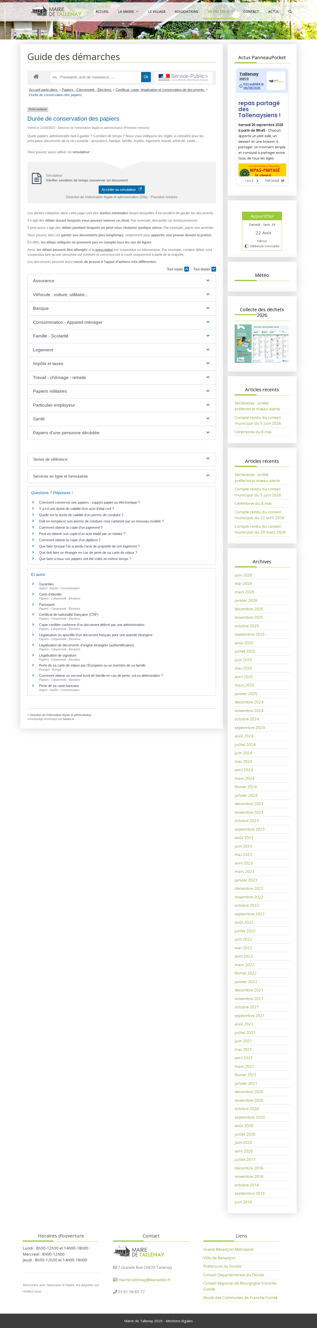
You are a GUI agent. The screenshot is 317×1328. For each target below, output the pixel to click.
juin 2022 (243, 939)
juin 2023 (243, 846)
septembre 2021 (250, 1015)
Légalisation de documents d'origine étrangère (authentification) (86, 645)
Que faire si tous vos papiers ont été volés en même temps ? (85, 559)
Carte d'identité (50, 594)
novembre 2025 (249, 617)
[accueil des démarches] (36, 76)
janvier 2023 (246, 880)
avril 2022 (244, 956)
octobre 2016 (247, 1185)
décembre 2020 (249, 1091)
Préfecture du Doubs (222, 1266)
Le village (156, 11)
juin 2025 (243, 659)
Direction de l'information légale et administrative (60, 715)
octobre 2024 (247, 719)
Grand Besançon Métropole (228, 1249)
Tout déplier (202, 269)
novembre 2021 (249, 998)
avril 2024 (244, 769)
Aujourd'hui (262, 216)
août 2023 (244, 837)
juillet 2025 (245, 651)
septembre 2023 (250, 829)
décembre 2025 (249, 609)
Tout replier (175, 269)
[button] (121, 281)
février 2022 (246, 973)
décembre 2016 (249, 1168)
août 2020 (244, 1125)
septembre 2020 (250, 1117)
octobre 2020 (247, 1108)
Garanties (46, 584)
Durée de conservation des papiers (55, 95)
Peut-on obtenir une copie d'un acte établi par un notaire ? (82, 534)
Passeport (47, 604)
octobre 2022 (247, 905)
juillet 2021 (245, 1032)
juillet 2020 (245, 1134)
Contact (251, 11)
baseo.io (68, 719)
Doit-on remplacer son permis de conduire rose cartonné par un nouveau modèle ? (101, 521)
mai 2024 (243, 761)
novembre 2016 (249, 1176)
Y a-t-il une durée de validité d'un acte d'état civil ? (76, 509)
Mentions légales (179, 1320)
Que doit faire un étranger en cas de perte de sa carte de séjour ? (88, 552)
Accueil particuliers (43, 90)
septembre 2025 (250, 634)
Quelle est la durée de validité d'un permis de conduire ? (81, 515)
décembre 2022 (249, 888)
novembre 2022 (249, 897)
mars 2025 (244, 685)
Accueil (102, 11)
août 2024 (244, 735)
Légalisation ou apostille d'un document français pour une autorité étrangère (95, 635)
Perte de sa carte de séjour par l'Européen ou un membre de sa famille (92, 665)
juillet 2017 (245, 1159)
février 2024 (246, 786)
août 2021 (244, 1024)
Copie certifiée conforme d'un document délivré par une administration (91, 625)
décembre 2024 (249, 702)
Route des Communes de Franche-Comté (240, 1297)
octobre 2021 (247, 1007)
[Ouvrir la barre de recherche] (290, 11)
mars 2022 (244, 964)
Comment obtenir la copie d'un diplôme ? (69, 540)
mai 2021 (243, 1049)
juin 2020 (243, 1142)
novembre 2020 (249, 1100)
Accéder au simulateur (120, 189)
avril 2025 (244, 676)
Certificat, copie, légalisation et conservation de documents (160, 90)
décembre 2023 (249, 803)
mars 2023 (244, 871)
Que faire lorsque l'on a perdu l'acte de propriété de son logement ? (89, 546)
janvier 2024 (246, 795)
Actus (273, 11)
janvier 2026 (246, 600)
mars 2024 (244, 778)
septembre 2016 (250, 1193)
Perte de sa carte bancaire (59, 686)
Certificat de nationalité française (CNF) (68, 614)
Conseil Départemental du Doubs (233, 1274)
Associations (186, 11)
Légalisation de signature (57, 655)
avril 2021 (244, 1057)
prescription (104, 250)
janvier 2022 (246, 981)
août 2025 (244, 642)
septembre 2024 (250, 727)
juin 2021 (243, 1040)
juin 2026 (243, 575)
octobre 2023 (247, 820)
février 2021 (246, 1074)
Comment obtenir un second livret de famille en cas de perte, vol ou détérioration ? (101, 675)
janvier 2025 (246, 693)
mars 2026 (244, 592)
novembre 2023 (249, 812)
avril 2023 (244, 863)
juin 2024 (243, 752)
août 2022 (244, 922)
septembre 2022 (250, 914)
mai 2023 (243, 854)
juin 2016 (243, 1202)
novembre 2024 (249, 710)
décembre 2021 (249, 990)
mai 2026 (243, 583)
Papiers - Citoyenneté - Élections (87, 90)
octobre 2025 (247, 625)
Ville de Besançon (219, 1257)
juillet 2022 (245, 930)
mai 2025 (243, 668)
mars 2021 (244, 1066)
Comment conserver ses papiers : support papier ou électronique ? (89, 502)
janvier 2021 (246, 1083)
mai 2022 (243, 947)
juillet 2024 (245, 744)
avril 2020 (244, 1151)
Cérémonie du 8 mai (253, 431)
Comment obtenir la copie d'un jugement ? (71, 527)
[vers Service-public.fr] (184, 77)
